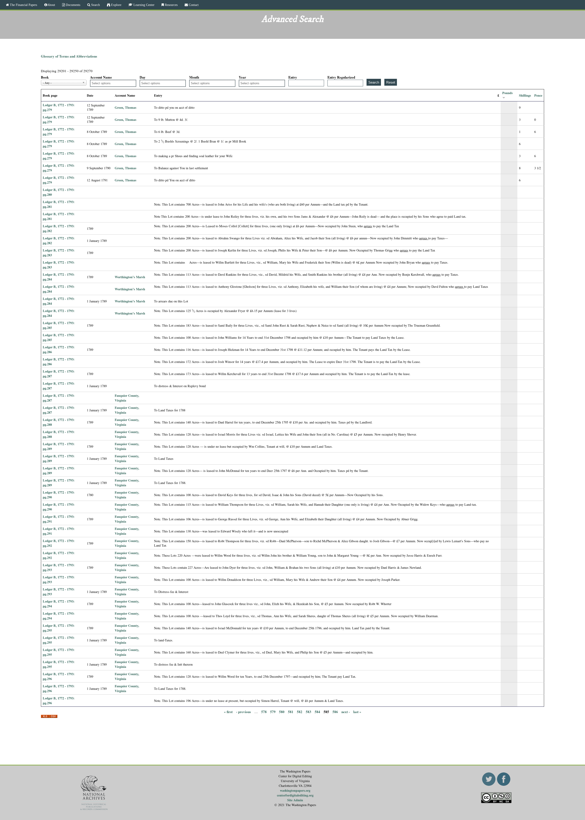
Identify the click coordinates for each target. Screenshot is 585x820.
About (51, 4)
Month (194, 77)
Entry (292, 77)
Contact (193, 4)
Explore (115, 4)
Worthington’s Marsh (130, 277)
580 (282, 711)
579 (273, 711)
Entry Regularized (341, 77)
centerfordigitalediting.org (295, 795)
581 (290, 711)
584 (317, 711)
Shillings (525, 95)
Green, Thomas (125, 107)
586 (335, 711)
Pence (538, 95)
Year (242, 77)
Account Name (101, 77)
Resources (171, 4)
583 (308, 711)
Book (45, 77)
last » (357, 711)
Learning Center (143, 4)
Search (95, 4)
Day (143, 77)
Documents (72, 4)
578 (264, 711)
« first (228, 711)
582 (299, 711)
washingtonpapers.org (295, 790)
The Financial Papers (23, 4)
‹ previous (243, 711)
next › (345, 711)
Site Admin (295, 800)
